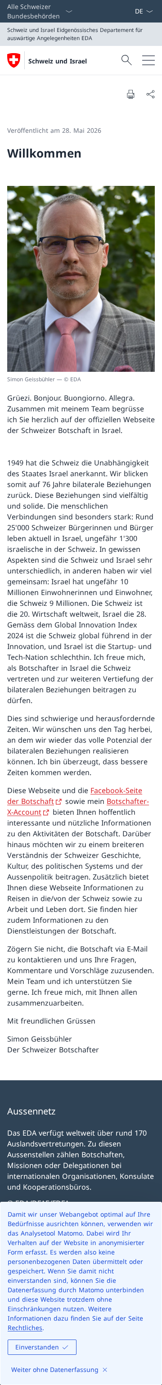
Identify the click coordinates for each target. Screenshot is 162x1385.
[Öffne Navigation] (148, 60)
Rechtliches (25, 1327)
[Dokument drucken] (130, 94)
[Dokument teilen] (150, 94)
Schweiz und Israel (57, 61)
